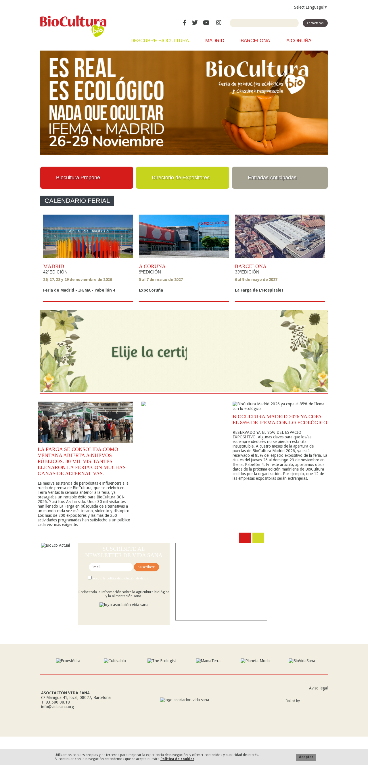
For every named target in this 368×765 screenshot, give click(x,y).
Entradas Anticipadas (272, 177)
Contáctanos (315, 23)
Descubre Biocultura (160, 40)
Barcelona (255, 40)
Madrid (214, 40)
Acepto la (120, 578)
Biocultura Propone (78, 177)
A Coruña (298, 40)
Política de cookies (177, 759)
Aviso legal (318, 688)
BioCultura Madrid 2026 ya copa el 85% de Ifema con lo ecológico (280, 419)
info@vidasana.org (57, 706)
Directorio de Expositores (181, 177)
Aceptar (306, 757)
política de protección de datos (127, 578)
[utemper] (315, 706)
